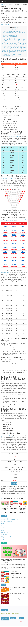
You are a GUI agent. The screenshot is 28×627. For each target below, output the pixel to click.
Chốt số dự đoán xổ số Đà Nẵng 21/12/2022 (11, 54)
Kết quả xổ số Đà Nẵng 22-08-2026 (17, 593)
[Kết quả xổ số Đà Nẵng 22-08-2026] (5, 593)
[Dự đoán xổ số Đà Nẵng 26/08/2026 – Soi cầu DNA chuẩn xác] (14, 502)
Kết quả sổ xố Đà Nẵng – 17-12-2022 (12, 31)
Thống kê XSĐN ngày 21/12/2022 (9, 36)
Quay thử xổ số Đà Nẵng (7, 55)
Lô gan (5, 272)
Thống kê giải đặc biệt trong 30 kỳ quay (11, 38)
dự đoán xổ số (14, 136)
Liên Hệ (20, 621)
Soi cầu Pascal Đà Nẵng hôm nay (9, 35)
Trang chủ (3, 4)
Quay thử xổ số (7, 436)
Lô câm (2, 523)
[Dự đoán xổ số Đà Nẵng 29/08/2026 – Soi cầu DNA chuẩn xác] (5, 502)
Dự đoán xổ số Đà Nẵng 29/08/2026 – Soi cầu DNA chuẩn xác (5, 509)
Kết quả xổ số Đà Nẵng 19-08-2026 (17, 599)
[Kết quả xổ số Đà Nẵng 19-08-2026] (5, 599)
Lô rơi (2, 528)
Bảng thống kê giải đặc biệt (7, 521)
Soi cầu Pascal (4, 534)
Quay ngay (14, 483)
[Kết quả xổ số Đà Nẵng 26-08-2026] (5, 587)
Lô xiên (2, 530)
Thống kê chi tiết (5, 539)
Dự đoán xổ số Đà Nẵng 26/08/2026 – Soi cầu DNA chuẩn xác (13, 509)
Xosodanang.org (5, 24)
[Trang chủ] (2, 1)
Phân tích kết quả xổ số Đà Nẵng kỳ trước (11, 29)
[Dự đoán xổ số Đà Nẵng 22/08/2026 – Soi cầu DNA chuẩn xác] (23, 502)
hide (16, 27)
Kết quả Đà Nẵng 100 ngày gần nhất (9, 519)
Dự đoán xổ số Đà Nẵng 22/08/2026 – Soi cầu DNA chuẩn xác (22, 509)
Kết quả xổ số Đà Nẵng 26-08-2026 (17, 587)
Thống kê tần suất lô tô (6, 537)
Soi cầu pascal (6, 178)
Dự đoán (7, 4)
